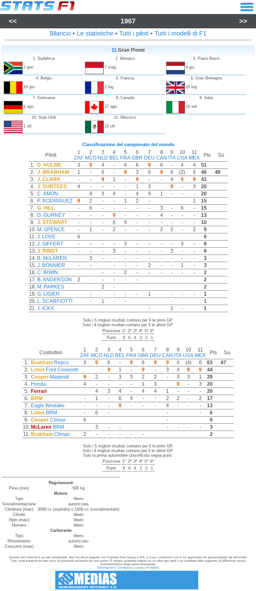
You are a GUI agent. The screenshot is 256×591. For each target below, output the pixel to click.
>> (243, 21)
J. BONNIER (51, 265)
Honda (38, 384)
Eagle (37, 405)
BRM (51, 412)
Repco (61, 362)
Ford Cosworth (62, 369)
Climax (58, 419)
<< (13, 21)
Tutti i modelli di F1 (180, 33)
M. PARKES (50, 286)
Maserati (59, 376)
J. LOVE (46, 236)
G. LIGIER (48, 294)
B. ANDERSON (54, 279)
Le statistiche (95, 33)
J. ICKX (45, 308)
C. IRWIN (47, 272)
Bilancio (60, 33)
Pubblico (152, 567)
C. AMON (47, 193)
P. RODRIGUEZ (55, 200)
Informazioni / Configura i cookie (120, 567)
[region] (128, 233)
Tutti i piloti (134, 33)
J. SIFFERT (50, 243)
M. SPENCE (51, 229)
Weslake (55, 405)
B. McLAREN (52, 258)
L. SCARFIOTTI (54, 301)
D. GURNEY (51, 215)
